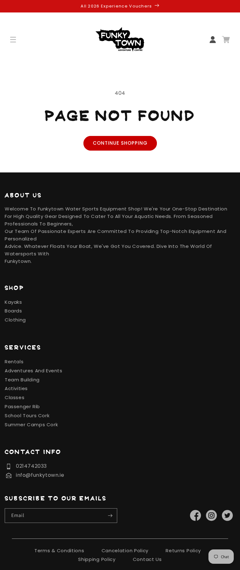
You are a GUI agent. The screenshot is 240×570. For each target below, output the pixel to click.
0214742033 (31, 466)
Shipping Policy (97, 559)
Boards (13, 310)
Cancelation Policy (125, 550)
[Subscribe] (110, 515)
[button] (17, 39)
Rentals (14, 361)
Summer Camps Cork (31, 424)
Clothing (15, 319)
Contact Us (147, 559)
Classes (14, 397)
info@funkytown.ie (40, 475)
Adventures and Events (33, 370)
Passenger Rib (22, 406)
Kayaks (13, 302)
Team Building (22, 379)
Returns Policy (183, 550)
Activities (16, 388)
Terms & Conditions (59, 550)
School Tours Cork (27, 415)
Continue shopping (120, 143)
